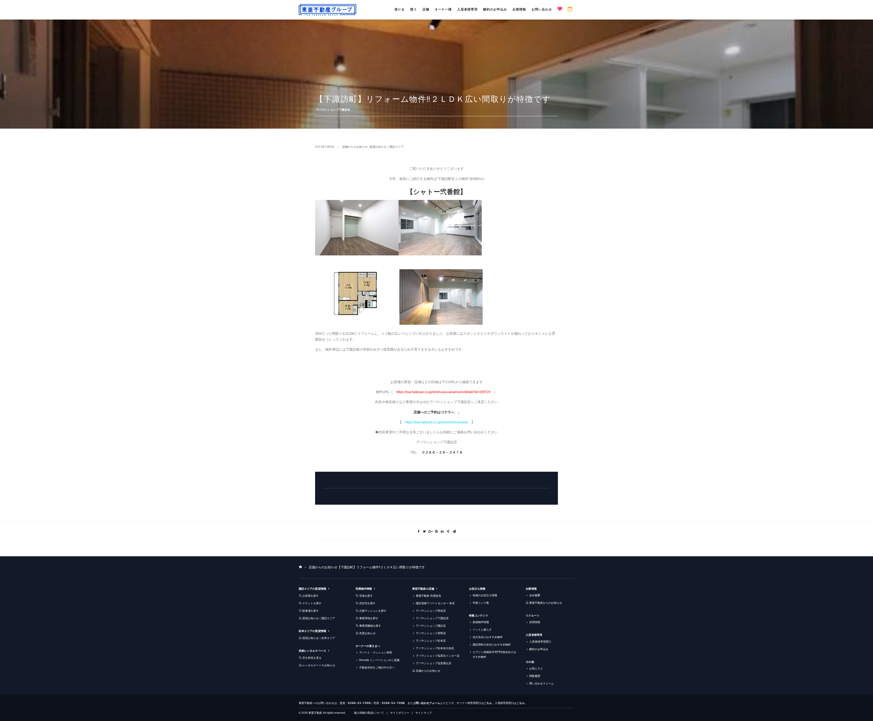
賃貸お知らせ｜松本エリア (318, 638)
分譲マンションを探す (372, 610)
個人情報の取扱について (369, 712)
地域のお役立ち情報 (485, 595)
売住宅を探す (367, 603)
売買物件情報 (364, 588)
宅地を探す (366, 595)
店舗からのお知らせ (355, 146)
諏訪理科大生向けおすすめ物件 (492, 644)
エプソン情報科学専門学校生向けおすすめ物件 (494, 655)
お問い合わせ (542, 9)
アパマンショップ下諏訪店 (333, 109)
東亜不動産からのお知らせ (545, 602)
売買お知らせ (367, 633)
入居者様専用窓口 (540, 641)
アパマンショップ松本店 (431, 640)
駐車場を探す (310, 610)
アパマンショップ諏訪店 (431, 625)
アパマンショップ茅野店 (431, 633)
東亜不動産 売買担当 (428, 595)
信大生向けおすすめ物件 (488, 637)
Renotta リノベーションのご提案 (379, 660)
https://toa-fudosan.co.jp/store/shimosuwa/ (436, 422)
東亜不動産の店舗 (423, 588)
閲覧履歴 (534, 676)
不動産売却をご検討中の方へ (377, 667)
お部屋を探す (310, 595)
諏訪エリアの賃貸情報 (312, 588)
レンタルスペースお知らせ (318, 665)
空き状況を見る (311, 657)
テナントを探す (311, 603)
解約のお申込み (495, 9)
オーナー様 (443, 9)
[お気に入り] (559, 9)
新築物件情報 (481, 622)
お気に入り (536, 668)
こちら (488, 703)
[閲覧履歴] (569, 9)
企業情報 (519, 9)
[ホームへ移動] (300, 567)
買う (413, 9)
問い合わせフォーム (541, 683)
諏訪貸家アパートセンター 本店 (435, 603)
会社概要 (534, 595)
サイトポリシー (399, 712)
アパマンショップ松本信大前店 (435, 648)
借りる (399, 9)
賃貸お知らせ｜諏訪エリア (386, 146)
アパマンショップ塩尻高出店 (433, 663)
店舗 (425, 9)
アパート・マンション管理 (375, 652)
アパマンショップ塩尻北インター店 (437, 655)
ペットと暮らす (482, 629)
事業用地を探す (368, 618)
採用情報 (534, 622)
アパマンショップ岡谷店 (431, 610)
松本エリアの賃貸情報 (312, 631)
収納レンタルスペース (312, 650)
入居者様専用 (467, 9)
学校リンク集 (481, 602)
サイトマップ (423, 712)
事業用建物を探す (370, 625)
